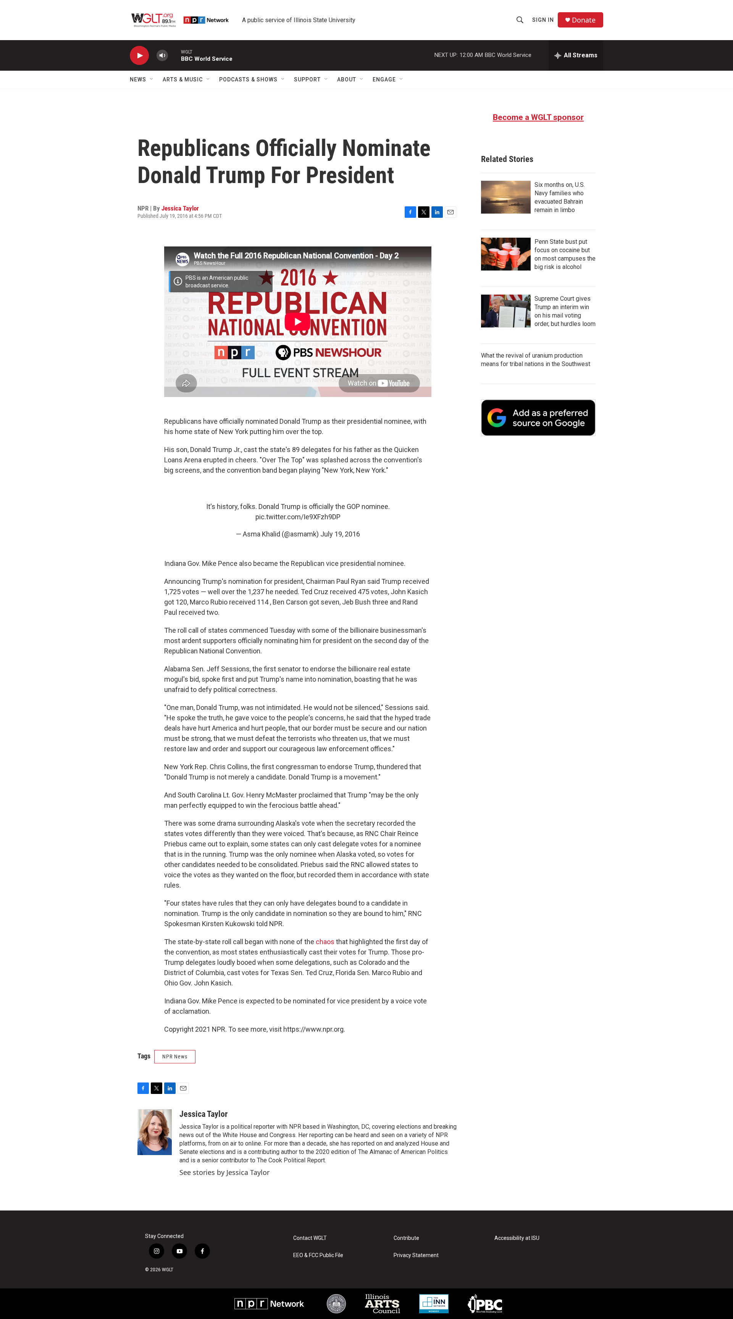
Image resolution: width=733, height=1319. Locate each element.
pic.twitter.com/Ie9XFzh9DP (298, 517)
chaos (325, 942)
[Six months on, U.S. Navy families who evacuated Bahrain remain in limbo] (506, 197)
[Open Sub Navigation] (152, 79)
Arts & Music (183, 79)
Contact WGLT (310, 1238)
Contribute (406, 1238)
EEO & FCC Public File (318, 1255)
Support (307, 79)
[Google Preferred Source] (538, 418)
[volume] (162, 55)
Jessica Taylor (180, 208)
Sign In (543, 20)
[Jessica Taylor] (154, 1132)
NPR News (174, 1056)
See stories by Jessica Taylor (224, 1172)
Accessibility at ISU (516, 1238)
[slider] (174, 55)
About (346, 79)
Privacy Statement (416, 1255)
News (138, 79)
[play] (139, 55)
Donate (584, 20)
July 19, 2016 (340, 534)
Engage (384, 79)
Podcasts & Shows (248, 79)
